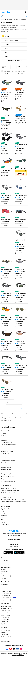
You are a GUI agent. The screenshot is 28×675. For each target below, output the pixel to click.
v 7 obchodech (18, 201)
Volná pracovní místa (6, 567)
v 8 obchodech (4, 299)
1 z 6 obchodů (18, 177)
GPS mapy (3, 434)
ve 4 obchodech (4, 96)
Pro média (3, 569)
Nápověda (3, 624)
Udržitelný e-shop (5, 641)
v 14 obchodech (18, 323)
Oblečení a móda (5, 524)
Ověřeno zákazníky (5, 630)
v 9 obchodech (18, 275)
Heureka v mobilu (5, 587)
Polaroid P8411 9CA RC (21, 293)
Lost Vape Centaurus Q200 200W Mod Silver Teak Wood (14, 495)
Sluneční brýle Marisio (6, 467)
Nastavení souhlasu (6, 593)
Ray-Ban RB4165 (19, 244)
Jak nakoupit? (4, 584)
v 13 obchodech (18, 150)
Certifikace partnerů (6, 637)
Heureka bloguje (5, 571)
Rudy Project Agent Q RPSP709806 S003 (7, 169)
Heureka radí (4, 589)
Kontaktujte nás (14, 541)
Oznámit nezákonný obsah (7, 576)
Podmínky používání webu (18, 655)
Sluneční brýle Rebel (6, 465)
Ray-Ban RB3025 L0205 (7, 389)
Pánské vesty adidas (6, 453)
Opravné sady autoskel (6, 447)
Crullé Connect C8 (19, 91)
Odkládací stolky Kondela (7, 451)
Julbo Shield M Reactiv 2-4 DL (21, 219)
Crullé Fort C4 (4, 91)
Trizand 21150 (4, 145)
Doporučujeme (5, 506)
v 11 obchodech (4, 126)
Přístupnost (4, 578)
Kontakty (3, 563)
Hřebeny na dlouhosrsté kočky (8, 444)
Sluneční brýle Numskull (7, 463)
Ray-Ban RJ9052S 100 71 (7, 365)
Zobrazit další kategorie (14, 60)
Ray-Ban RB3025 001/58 (21, 317)
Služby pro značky (5, 615)
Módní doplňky (22, 19)
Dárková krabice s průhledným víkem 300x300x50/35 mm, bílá (14, 501)
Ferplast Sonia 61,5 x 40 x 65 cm (8, 488)
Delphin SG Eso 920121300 (7, 341)
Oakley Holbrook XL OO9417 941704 (7, 317)
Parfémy (3, 511)
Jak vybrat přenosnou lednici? (8, 481)
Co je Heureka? (4, 561)
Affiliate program (5, 619)
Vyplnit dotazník (14, 546)
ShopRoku (3, 632)
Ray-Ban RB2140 (5, 120)
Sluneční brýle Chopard (6, 469)
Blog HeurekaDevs (5, 574)
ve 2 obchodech (4, 223)
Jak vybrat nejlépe (6, 474)
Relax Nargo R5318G (6, 293)
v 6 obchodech (4, 275)
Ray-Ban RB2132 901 (6, 195)
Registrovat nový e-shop (7, 608)
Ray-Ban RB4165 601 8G (21, 145)
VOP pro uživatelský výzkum (8, 600)
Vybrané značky (5, 458)
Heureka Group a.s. (17, 653)
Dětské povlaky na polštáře (7, 442)
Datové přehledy (5, 617)
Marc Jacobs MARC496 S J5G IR (7, 269)
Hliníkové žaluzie (5, 449)
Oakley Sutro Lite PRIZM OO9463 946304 (7, 219)
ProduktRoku (4, 635)
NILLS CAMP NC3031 (6, 497)
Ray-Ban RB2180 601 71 (21, 365)
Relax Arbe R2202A (19, 341)
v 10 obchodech (4, 323)
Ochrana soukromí (5, 595)
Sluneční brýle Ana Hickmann (8, 461)
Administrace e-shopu (6, 606)
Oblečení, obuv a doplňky (12, 19)
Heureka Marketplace (6, 613)
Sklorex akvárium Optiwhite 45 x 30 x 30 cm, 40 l (12, 499)
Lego (2, 518)
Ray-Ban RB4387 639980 (21, 195)
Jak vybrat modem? (5, 479)
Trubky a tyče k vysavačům (7, 436)
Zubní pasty (4, 440)
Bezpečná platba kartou (7, 598)
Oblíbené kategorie (7, 431)
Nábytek (3, 522)
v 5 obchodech (18, 347)
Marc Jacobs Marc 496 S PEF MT (21, 169)
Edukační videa (4, 622)
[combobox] (14, 15)
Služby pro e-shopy (5, 611)
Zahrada (3, 520)
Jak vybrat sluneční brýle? (21, 117)
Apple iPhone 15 (5, 509)
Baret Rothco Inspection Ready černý (10, 491)
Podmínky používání (6, 565)
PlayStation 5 (4, 515)
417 (22, 409)
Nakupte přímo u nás (6, 591)
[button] (5, 115)
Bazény (3, 513)
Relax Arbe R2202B (19, 269)
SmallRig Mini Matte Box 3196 (8, 493)
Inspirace (3, 639)
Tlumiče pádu (4, 438)
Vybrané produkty (6, 486)
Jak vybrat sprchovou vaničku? (8, 477)
